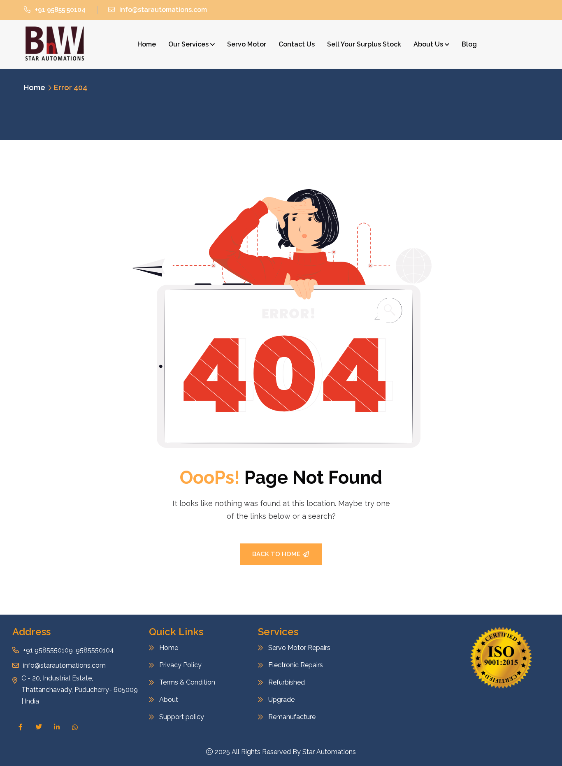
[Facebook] (20, 727)
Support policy (181, 717)
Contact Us (297, 44)
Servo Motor (246, 44)
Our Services (188, 44)
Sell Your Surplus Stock (364, 44)
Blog (469, 44)
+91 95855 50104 (60, 10)
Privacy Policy (180, 665)
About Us (428, 44)
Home (146, 44)
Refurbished (286, 682)
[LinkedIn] (57, 727)
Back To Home (276, 554)
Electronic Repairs (296, 665)
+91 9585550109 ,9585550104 (68, 650)
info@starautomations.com (163, 10)
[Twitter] (39, 727)
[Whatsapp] (75, 727)
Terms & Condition (187, 682)
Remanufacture (292, 717)
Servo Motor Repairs (299, 648)
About (168, 699)
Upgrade (281, 699)
